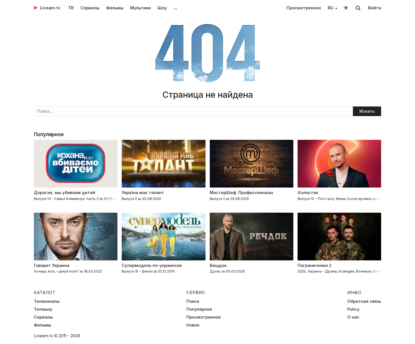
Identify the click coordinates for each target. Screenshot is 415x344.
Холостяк (308, 192)
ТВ (71, 7)
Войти (374, 7)
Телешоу (43, 309)
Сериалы (89, 7)
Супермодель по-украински (152, 265)
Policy (353, 309)
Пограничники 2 (314, 265)
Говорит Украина (51, 265)
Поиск (192, 301)
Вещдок (218, 265)
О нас (353, 317)
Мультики (140, 7)
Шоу (162, 7)
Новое (192, 325)
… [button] (175, 7)
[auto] (346, 7)
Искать (367, 111)
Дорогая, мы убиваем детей (64, 192)
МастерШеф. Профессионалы (241, 192)
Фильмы (114, 7)
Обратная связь (364, 301)
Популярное (199, 309)
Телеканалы (47, 301)
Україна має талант (143, 192)
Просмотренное (304, 7)
